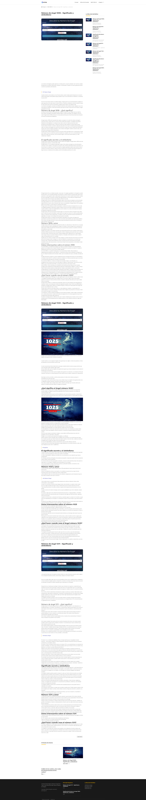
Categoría (101, 2)
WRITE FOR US (94, 2)
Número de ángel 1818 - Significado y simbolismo (63, 6)
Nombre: (44, 22)
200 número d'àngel (88, 786)
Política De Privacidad (84, 2)
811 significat (45, 447)
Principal (76, 2)
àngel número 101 (88, 787)
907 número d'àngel (47, 92)
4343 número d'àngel (47, 478)
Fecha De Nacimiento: (47, 27)
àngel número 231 (88, 788)
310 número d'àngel (47, 635)
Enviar (62, 36)
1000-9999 (49, 6)
